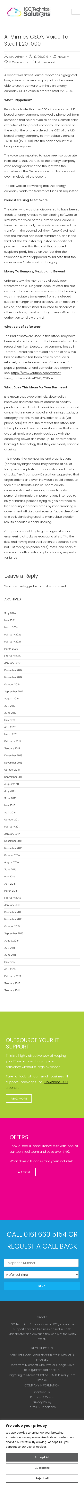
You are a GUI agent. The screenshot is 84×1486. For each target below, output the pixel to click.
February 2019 (12, 741)
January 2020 (12, 662)
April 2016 (10, 883)
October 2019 (12, 684)
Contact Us (42, 1392)
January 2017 (12, 833)
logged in (30, 586)
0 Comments (18, 62)
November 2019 (13, 677)
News (62, 57)
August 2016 (11, 862)
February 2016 (12, 897)
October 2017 (11, 819)
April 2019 (9, 727)
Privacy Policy (42, 1402)
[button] (19, 1098)
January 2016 (12, 905)
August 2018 (11, 784)
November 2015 (13, 919)
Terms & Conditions (42, 1407)
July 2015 (9, 947)
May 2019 (9, 720)
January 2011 (12, 990)
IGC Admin (16, 57)
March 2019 (10, 734)
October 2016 (12, 855)
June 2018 (10, 798)
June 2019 (10, 712)
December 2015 (13, 912)
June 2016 (10, 869)
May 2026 (9, 620)
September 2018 (13, 776)
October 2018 (12, 769)
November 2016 (13, 848)
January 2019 (12, 748)
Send (42, 1286)
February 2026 (12, 634)
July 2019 (9, 705)
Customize (42, 1468)
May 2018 (9, 805)
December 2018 (13, 755)
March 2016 (11, 890)
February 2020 (12, 655)
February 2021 (12, 641)
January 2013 (12, 983)
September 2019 (13, 691)
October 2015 (12, 926)
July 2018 (9, 791)
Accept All (42, 1457)
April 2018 (10, 812)
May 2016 (9, 876)
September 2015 (13, 933)
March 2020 (11, 648)
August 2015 (11, 940)
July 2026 (10, 613)
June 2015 (10, 954)
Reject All (42, 1478)
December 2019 (13, 670)
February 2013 (12, 976)
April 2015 (9, 969)
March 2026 (11, 627)
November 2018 (13, 762)
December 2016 (13, 840)
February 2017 (12, 826)
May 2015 (9, 961)
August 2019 (11, 698)
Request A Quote (42, 1397)
